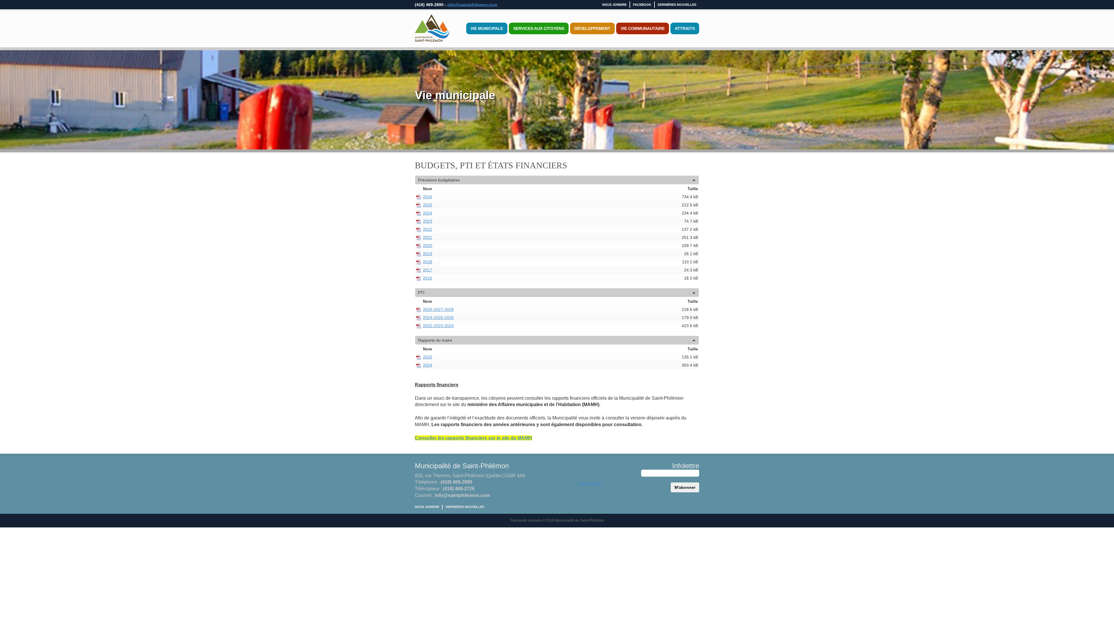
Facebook (642, 4)
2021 (427, 237)
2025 (427, 205)
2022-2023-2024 (438, 325)
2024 (427, 213)
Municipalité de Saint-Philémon (462, 466)
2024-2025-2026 (438, 317)
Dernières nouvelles (677, 4)
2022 (427, 229)
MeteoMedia (590, 483)
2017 (427, 270)
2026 (427, 196)
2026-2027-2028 (438, 309)
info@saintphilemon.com (472, 4)
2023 (427, 221)
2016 (427, 278)
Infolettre (685, 466)
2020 (427, 245)
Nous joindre (614, 4)
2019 (427, 253)
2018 (427, 262)
